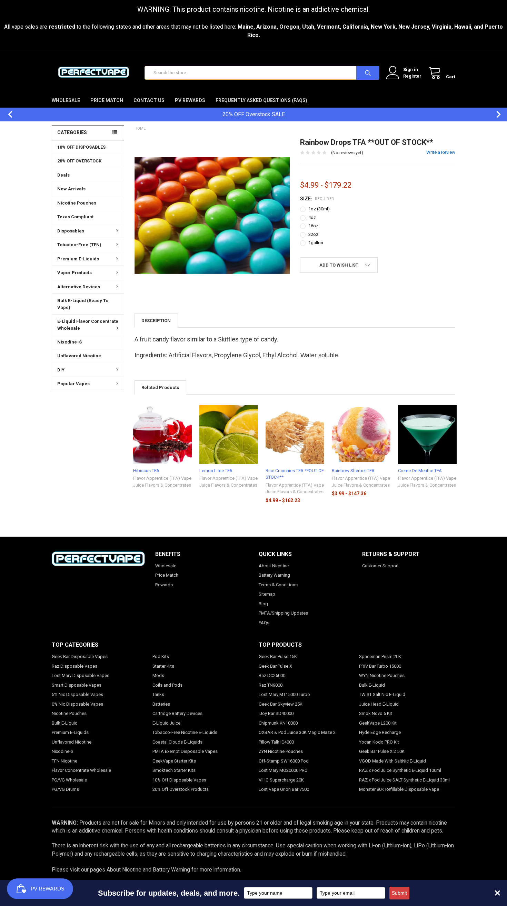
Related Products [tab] (160, 387)
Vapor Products (74, 272)
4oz (312, 217)
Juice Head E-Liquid (379, 704)
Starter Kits (163, 666)
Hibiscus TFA (146, 470)
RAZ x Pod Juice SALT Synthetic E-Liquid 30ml (404, 780)
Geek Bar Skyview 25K (280, 704)
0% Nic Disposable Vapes (77, 704)
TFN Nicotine (64, 761)
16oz (313, 225)
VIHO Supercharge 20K (281, 780)
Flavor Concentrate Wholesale (81, 770)
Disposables (70, 230)
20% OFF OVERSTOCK (79, 160)
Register (412, 76)
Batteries (161, 704)
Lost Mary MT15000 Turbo (284, 694)
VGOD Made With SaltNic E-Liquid (392, 761)
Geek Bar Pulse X (275, 666)
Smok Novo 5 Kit (375, 713)
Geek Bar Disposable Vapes (80, 656)
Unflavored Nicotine (79, 355)
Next (495, 114)
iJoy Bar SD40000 (276, 713)
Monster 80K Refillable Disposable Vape (399, 789)
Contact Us (149, 100)
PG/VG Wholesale (69, 780)
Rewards (164, 584)
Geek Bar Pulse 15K (278, 656)
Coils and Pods (167, 685)
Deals (63, 175)
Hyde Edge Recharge (380, 732)
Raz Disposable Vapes (74, 666)
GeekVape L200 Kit (378, 723)
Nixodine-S (69, 342)
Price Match (106, 100)
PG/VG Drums (65, 789)
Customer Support (380, 565)
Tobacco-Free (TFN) (79, 244)
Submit (399, 893)
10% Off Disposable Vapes (179, 780)
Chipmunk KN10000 (278, 723)
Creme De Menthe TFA (420, 470)
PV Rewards (190, 100)
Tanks (158, 694)
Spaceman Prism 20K (380, 656)
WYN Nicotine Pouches (382, 675)
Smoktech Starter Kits (174, 770)
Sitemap (267, 594)
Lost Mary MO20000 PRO (283, 770)
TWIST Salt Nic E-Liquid (382, 694)
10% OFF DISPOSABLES (81, 147)
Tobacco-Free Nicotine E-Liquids (184, 732)
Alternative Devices (78, 286)
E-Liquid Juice (166, 723)
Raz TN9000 (270, 685)
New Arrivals (71, 188)
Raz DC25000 (272, 675)
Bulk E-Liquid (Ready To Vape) (82, 304)
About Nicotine (274, 565)
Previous (7, 114)
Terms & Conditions (278, 584)
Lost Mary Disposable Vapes (80, 675)
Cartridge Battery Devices (177, 713)
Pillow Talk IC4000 (276, 742)
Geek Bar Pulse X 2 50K (382, 751)
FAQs (264, 622)
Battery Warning (274, 575)
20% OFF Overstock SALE (253, 114)
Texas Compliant (75, 216)
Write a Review (440, 152)
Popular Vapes (73, 383)
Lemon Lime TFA (215, 470)
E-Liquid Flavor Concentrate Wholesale (87, 325)
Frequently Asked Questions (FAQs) (261, 100)
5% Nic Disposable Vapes (77, 694)
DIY (60, 369)
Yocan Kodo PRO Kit (379, 742)
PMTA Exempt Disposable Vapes (185, 751)
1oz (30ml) (319, 208)
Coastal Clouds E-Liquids (177, 742)
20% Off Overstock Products (180, 789)
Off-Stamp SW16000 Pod (284, 761)
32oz (313, 234)
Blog (263, 603)
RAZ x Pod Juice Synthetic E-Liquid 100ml (400, 770)
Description (156, 320)
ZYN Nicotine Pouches (281, 751)
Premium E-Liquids (78, 258)
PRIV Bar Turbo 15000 (380, 666)
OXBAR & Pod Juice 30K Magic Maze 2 (297, 732)
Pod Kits (160, 656)
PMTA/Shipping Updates (283, 613)
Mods (158, 675)
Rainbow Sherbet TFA (353, 470)
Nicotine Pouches (76, 203)
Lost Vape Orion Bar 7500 (284, 789)
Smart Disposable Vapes (76, 685)
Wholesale (66, 100)
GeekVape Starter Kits (174, 761)
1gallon (315, 242)
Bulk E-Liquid (65, 723)
